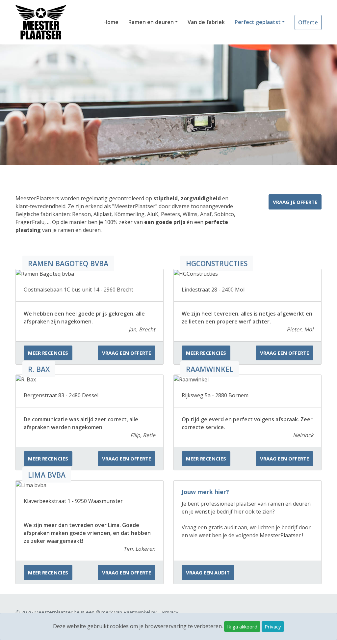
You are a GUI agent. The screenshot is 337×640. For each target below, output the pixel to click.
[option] (168, 104)
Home (110, 22)
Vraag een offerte (126, 352)
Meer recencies (48, 352)
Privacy (273, 626)
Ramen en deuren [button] (151, 22)
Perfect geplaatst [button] (258, 22)
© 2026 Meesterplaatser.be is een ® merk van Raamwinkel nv (86, 612)
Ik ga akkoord (242, 626)
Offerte (308, 22)
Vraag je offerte (295, 202)
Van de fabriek (206, 22)
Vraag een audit (208, 572)
